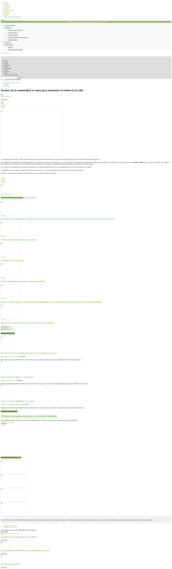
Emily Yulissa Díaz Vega (14, 404)
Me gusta (9, 326)
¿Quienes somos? (13, 32)
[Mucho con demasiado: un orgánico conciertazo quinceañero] (10, 276)
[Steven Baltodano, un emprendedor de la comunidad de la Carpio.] (5, 547)
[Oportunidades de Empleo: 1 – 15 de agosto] (7, 373)
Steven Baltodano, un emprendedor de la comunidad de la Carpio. (25, 550)
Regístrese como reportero (15, 49)
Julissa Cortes (14, 356)
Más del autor (29, 198)
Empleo (6, 8)
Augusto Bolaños (10, 380)
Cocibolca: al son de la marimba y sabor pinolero (19, 537)
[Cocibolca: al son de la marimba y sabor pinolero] (10, 533)
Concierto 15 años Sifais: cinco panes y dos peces (18, 240)
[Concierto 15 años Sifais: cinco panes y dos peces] (10, 234)
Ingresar (10, 47)
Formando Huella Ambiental (12, 17)
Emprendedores (8, 10)
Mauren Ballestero (6, 96)
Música (6, 15)
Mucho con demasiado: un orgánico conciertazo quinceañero (23, 281)
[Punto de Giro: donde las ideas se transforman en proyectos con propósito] (10, 317)
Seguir (11, 328)
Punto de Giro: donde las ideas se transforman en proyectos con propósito (28, 323)
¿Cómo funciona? (13, 35)
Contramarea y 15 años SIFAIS (12, 260)
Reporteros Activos (9, 25)
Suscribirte (12, 329)
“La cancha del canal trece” (11, 564)
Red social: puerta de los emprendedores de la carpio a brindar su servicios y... (29, 353)
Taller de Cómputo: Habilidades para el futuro (18, 401)
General (6, 12)
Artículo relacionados (12, 198)
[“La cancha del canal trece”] (5, 560)
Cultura (6, 4)
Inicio (6, 2)
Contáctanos (7, 42)
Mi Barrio (7, 13)
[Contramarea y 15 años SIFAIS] (10, 255)
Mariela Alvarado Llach (7, 422)
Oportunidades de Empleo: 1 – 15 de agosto (17, 377)
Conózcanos (7, 27)
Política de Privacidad (10, 527)
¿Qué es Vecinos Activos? (15, 30)
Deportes (6, 5)
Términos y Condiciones (11, 525)
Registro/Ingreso (9, 44)
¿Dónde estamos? (13, 40)
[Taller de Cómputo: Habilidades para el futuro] (7, 397)
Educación (7, 7)
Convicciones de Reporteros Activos (18, 37)
